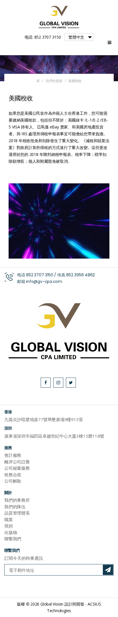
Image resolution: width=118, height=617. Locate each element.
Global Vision (51, 604)
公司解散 (12, 481)
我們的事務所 (17, 500)
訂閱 (108, 570)
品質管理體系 (17, 513)
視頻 (8, 526)
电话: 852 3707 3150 (43, 37)
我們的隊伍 (14, 506)
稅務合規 (12, 474)
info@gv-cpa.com (44, 281)
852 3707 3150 (39, 275)
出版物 (10, 532)
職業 (8, 519)
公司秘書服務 (17, 468)
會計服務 (12, 455)
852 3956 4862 (80, 275)
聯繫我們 (12, 538)
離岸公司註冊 (17, 462)
